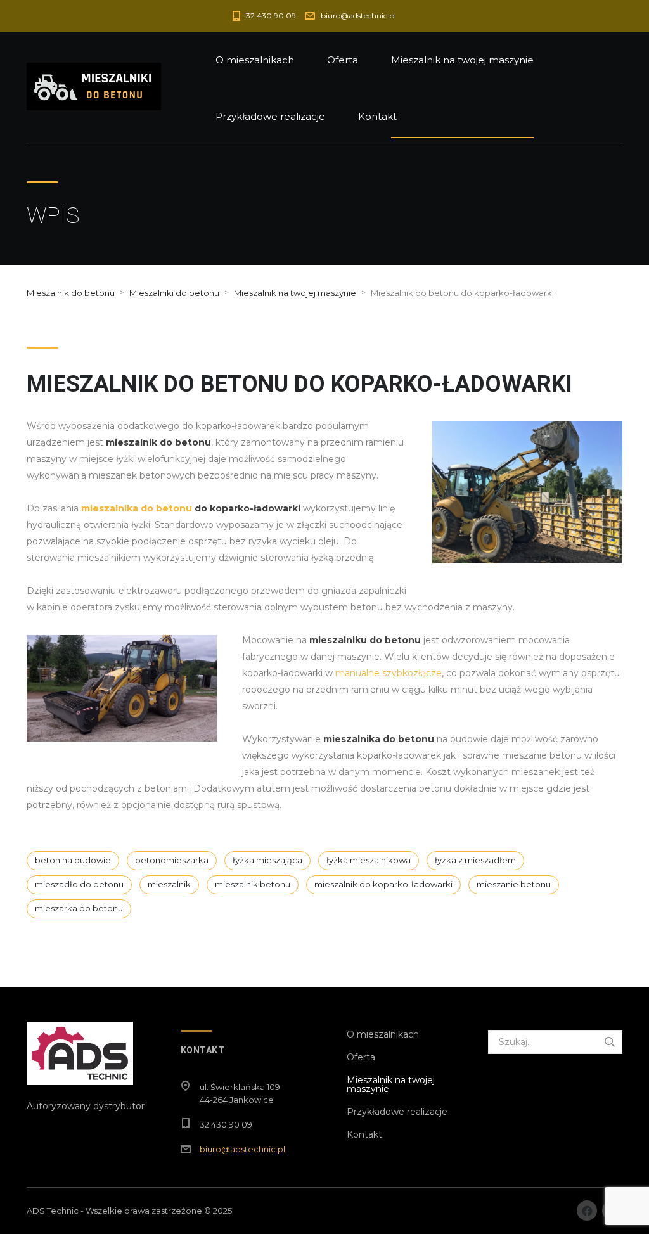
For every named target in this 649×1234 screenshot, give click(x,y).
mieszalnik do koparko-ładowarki (383, 884)
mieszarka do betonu (79, 908)
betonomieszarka (172, 860)
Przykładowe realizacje (270, 116)
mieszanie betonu (514, 884)
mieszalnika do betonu (136, 508)
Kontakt (377, 116)
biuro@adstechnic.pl (242, 1149)
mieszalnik (169, 884)
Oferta (342, 60)
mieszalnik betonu (252, 884)
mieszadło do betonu (79, 884)
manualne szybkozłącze (388, 673)
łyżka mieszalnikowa (368, 860)
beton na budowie (73, 860)
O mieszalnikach (254, 60)
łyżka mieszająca (267, 860)
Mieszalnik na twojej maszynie (462, 60)
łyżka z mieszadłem (475, 860)
